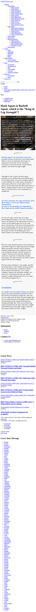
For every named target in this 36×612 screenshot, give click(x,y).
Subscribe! (4, 419)
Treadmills (10, 52)
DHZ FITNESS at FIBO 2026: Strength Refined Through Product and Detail (18, 367)
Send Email (4, 433)
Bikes (9, 56)
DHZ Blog (7, 101)
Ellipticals (10, 53)
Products (6, 331)
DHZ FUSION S (16, 12)
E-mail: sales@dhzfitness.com (12, 340)
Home (6, 86)
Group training (8, 58)
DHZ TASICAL (15, 20)
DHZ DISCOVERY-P (17, 28)
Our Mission (11, 75)
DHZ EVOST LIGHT (17, 25)
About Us (7, 74)
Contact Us (7, 79)
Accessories (11, 64)
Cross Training (12, 60)
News (9, 77)
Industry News (8, 100)
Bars (9, 67)
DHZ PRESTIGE (16, 17)
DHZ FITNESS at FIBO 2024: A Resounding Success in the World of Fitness (17, 391)
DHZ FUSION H (16, 11)
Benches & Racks (13, 39)
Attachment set (12, 66)
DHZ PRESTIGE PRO (17, 18)
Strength (6, 4)
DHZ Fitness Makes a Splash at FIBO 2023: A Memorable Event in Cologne (17, 403)
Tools (5, 63)
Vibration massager (13, 72)
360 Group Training (13, 61)
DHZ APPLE (15, 9)
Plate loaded (11, 26)
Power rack (11, 37)
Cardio (6, 48)
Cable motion (11, 36)
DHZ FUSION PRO (17, 14)
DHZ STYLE (15, 22)
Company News (8, 98)
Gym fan (10, 71)
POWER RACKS (16, 45)
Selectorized (11, 6)
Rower (9, 55)
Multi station (11, 47)
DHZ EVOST (15, 7)
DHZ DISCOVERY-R (17, 29)
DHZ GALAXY (16, 23)
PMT (9, 50)
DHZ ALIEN (15, 15)
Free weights (11, 69)
